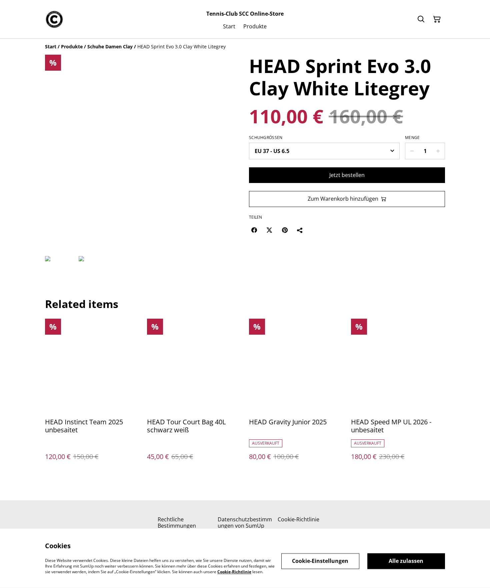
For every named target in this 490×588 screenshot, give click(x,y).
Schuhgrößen (266, 137)
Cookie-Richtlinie (298, 519)
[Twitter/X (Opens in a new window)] (269, 230)
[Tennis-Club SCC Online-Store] (54, 19)
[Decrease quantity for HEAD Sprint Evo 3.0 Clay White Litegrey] (412, 151)
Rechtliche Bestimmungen (177, 522)
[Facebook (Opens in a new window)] (254, 230)
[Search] (421, 19)
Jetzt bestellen (347, 175)
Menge (412, 137)
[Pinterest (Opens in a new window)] (285, 230)
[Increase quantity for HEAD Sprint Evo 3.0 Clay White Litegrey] (438, 151)
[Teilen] (300, 230)
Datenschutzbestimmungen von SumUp (245, 522)
